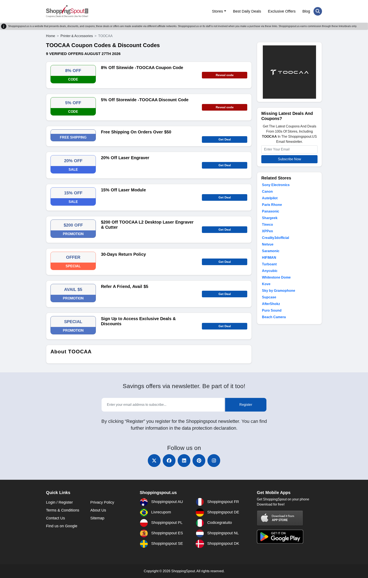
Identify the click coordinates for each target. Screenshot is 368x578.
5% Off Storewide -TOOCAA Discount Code (144, 99)
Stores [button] (217, 11)
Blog (306, 11)
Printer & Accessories (76, 36)
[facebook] (169, 460)
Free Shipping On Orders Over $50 (136, 132)
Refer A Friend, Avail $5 (124, 286)
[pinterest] (199, 460)
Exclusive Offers (282, 11)
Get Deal (224, 139)
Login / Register (59, 502)
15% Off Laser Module (123, 190)
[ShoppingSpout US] (67, 11)
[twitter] (154, 460)
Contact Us (55, 518)
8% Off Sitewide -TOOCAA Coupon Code (142, 67)
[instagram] (213, 460)
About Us (98, 510)
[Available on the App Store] (280, 518)
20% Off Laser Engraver (125, 157)
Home (50, 36)
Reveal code (225, 75)
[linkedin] (184, 460)
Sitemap (97, 518)
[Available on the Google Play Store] (280, 536)
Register (245, 404)
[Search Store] (317, 11)
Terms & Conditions (62, 510)
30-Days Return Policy (123, 254)
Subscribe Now (289, 159)
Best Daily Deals (247, 11)
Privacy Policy (102, 502)
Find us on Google (61, 526)
